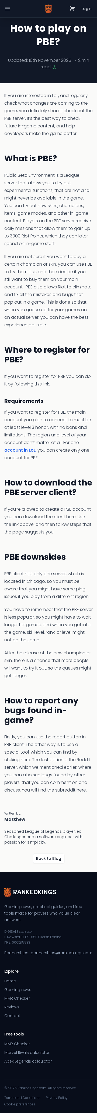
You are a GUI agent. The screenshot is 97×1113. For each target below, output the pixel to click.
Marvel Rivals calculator (27, 1052)
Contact (12, 1015)
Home (10, 981)
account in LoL (20, 450)
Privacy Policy (57, 1098)
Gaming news (17, 989)
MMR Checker (17, 998)
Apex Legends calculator (28, 1061)
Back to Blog (48, 858)
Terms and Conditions (22, 1098)
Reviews (11, 1007)
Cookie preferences (19, 1104)
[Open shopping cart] (72, 9)
